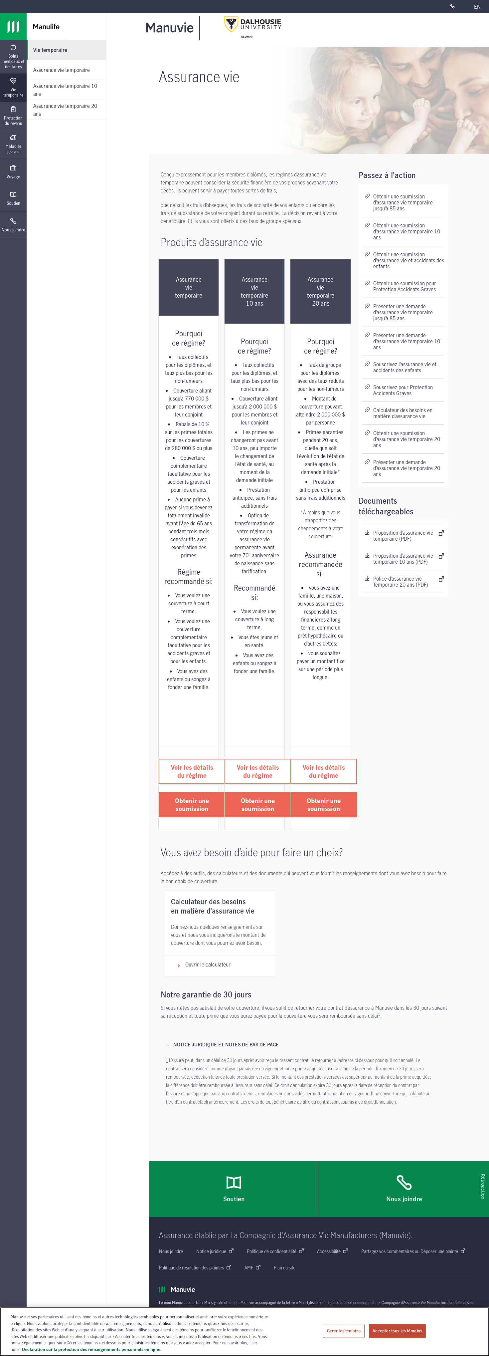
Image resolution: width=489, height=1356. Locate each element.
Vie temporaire (13, 92)
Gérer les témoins (344, 1331)
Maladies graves (13, 148)
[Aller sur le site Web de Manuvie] (171, 27)
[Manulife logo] (13, 26)
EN (477, 6)
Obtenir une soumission (192, 804)
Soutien (13, 203)
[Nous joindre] (457, 6)
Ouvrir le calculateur (208, 964)
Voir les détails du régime (192, 771)
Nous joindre (13, 230)
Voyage (13, 176)
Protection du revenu (13, 120)
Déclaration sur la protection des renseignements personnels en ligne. (92, 1349)
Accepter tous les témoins (397, 1331)
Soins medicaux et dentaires (13, 61)
